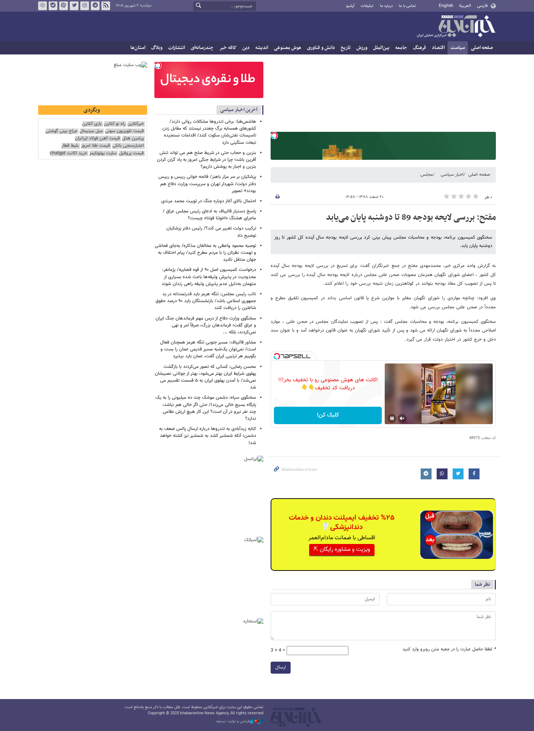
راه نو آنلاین (114, 124)
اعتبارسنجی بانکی (128, 145)
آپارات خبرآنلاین (63, 5)
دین (246, 48)
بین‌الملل (381, 48)
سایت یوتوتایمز (103, 153)
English (446, 6)
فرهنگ (419, 48)
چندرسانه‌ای (202, 48)
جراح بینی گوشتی (61, 131)
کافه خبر (227, 48)
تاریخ (346, 48)
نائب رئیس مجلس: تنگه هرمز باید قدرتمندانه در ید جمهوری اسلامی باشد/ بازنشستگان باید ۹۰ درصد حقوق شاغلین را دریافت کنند (205, 301)
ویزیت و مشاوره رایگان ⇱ (341, 549)
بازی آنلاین (92, 124)
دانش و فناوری (321, 48)
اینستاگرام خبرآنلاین (84, 5)
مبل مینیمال (91, 131)
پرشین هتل (133, 138)
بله (53, 5)
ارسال (280, 667)
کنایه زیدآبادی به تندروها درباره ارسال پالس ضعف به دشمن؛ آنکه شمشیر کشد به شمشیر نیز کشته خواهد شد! (207, 435)
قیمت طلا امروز (95, 145)
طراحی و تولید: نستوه (233, 721)
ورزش (361, 48)
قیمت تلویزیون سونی (124, 131)
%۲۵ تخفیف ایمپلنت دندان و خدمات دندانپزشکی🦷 (342, 522)
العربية (465, 6)
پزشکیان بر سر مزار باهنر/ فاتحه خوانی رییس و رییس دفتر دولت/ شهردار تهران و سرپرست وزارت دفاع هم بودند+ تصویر (207, 183)
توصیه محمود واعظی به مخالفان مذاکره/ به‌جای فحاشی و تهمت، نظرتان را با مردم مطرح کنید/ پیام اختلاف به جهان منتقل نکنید (205, 252)
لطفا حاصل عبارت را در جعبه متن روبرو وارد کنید (449, 649)
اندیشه (261, 48)
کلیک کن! (328, 415)
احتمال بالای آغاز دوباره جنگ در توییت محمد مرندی (208, 201)
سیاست (457, 48)
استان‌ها (137, 48)
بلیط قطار (70, 145)
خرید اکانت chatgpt (68, 153)
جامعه (401, 48)
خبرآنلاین (456, 26)
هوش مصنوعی (287, 48)
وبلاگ (156, 48)
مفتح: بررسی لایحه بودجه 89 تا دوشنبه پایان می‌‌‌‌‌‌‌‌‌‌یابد (411, 217)
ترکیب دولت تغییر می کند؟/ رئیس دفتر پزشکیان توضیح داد (211, 232)
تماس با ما (407, 6)
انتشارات (176, 48)
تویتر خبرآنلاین (74, 5)
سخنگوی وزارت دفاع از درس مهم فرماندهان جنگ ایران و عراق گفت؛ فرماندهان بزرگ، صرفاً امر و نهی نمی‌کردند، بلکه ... (205, 325)
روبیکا (42, 5)
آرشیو (350, 6)
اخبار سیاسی (452, 174)
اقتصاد (438, 48)
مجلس (426, 174)
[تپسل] (274, 135)
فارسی (482, 6)
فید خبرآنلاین (105, 5)
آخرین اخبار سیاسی (239, 110)
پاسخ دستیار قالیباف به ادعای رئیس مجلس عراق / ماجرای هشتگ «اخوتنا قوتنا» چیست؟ (209, 215)
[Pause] (392, 418)
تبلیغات (367, 6)
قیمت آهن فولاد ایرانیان (97, 138)
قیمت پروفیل (131, 153)
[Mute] (402, 418)
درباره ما (386, 6)
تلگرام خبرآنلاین (95, 5)
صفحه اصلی (482, 48)
